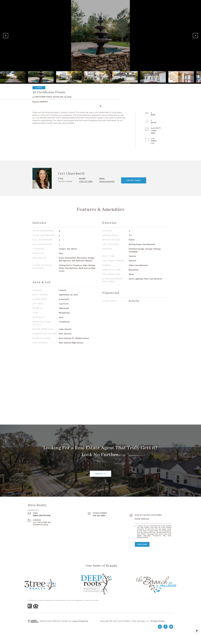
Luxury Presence (80, 621)
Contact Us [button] (100, 474)
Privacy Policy (142, 537)
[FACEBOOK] (165, 627)
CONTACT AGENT (133, 180)
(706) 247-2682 (86, 181)
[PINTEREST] (171, 627)
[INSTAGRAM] (160, 627)
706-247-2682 (99, 515)
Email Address (142, 519)
